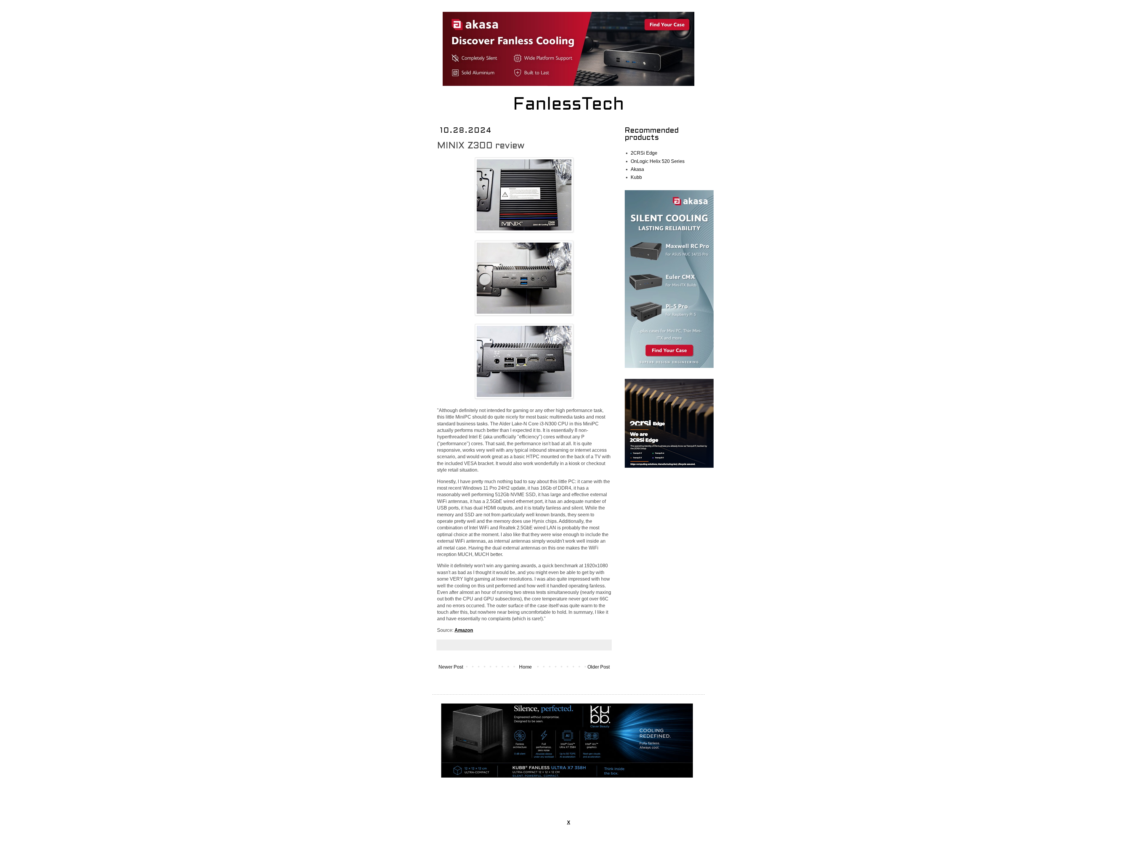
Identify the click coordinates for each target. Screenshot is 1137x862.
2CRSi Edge (644, 153)
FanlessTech (568, 105)
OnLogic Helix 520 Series (658, 161)
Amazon (464, 630)
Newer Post (451, 666)
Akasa (637, 169)
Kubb (636, 177)
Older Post (598, 666)
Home (525, 666)
